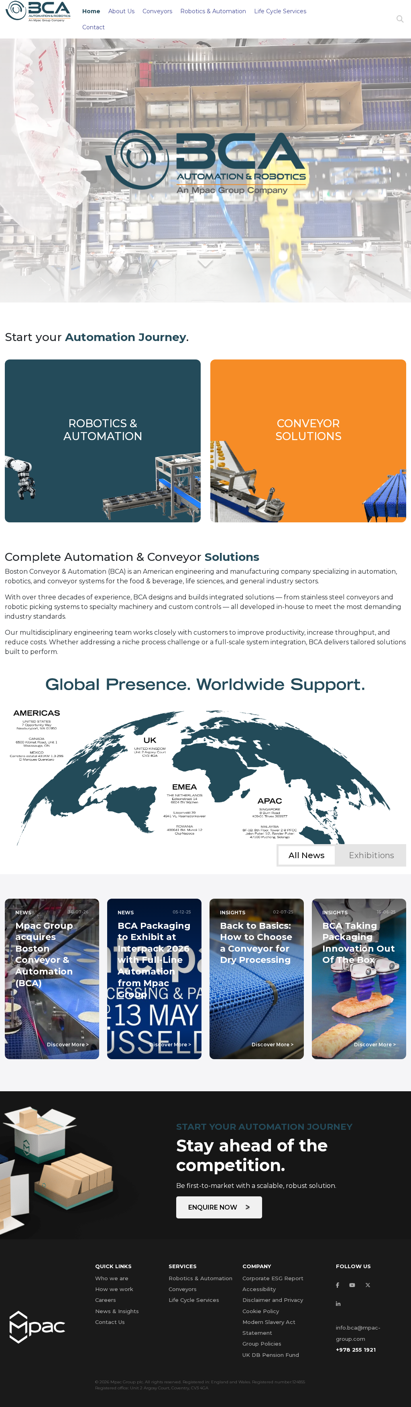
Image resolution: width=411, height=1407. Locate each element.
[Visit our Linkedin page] (340, 1304)
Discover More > (68, 1045)
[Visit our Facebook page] (339, 1285)
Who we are (111, 1278)
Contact (93, 27)
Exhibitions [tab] (371, 855)
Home (91, 11)
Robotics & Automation (213, 11)
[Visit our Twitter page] (369, 1285)
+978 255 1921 (356, 1349)
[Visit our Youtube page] (354, 1285)
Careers (105, 1300)
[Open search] (400, 19)
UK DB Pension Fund (270, 1355)
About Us (121, 11)
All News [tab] (307, 855)
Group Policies (261, 1343)
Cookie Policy (260, 1311)
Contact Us (110, 1322)
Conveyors (157, 11)
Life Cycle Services (280, 11)
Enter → (103, 456)
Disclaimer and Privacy (272, 1300)
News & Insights (117, 1311)
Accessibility (259, 1289)
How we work (114, 1289)
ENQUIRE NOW (213, 1207)
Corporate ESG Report (272, 1278)
